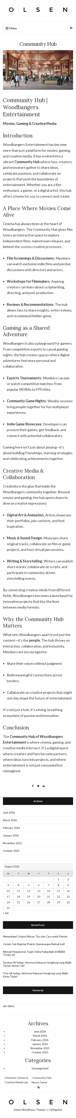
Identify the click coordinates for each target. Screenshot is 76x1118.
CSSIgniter (55, 1109)
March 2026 (10, 820)
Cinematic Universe (16, 1077)
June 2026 (9, 812)
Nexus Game (39, 1082)
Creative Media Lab (16, 1082)
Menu (12, 28)
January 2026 (11, 835)
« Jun (6, 913)
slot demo (8, 1006)
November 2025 (12, 843)
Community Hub (42, 1077)
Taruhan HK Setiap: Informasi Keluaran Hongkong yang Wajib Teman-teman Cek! (37, 964)
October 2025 (11, 850)
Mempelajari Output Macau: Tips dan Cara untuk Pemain (35, 936)
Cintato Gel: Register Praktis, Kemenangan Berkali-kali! (34, 944)
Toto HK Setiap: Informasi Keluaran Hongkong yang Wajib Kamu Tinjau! (35, 975)
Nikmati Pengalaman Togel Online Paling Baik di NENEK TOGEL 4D (34, 953)
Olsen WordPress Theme (29, 1109)
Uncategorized (40, 1068)
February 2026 (11, 827)
